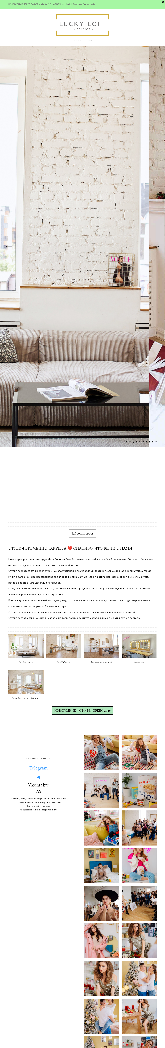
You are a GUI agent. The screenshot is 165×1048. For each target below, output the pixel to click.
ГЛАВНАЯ (77, 40)
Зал (21, 662)
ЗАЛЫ (89, 40)
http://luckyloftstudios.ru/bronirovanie (78, 4)
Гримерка (139, 662)
